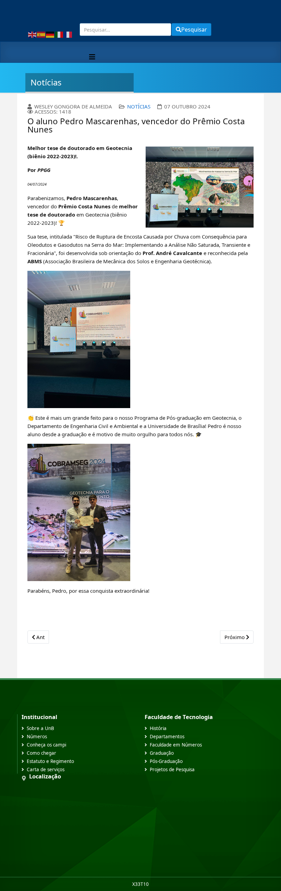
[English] (32, 34)
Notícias (138, 106)
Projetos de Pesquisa (172, 769)
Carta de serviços (45, 769)
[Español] (41, 34)
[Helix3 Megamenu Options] (92, 57)
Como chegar (41, 753)
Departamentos (167, 736)
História (158, 728)
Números (37, 736)
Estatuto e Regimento (50, 761)
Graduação (162, 753)
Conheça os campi (46, 745)
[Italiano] (59, 34)
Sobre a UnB (40, 728)
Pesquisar (194, 29)
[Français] (68, 34)
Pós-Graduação (166, 761)
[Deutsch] (50, 34)
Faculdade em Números (176, 745)
